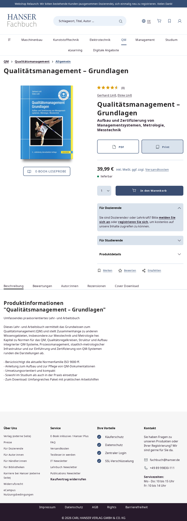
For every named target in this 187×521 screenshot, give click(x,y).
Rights (111, 507)
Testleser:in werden (62, 454)
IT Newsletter (59, 461)
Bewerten (130, 270)
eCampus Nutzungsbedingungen (18, 492)
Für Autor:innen (14, 454)
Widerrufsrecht (13, 484)
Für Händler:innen (15, 461)
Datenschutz (74, 507)
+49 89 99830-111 (162, 468)
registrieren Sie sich (133, 222)
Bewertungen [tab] (42, 286)
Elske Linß (125, 95)
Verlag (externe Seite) (17, 436)
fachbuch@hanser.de (165, 460)
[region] (47, 124)
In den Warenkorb (153, 190)
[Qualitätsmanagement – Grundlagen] (46, 124)
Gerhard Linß (106, 95)
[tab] (14, 286)
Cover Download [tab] (127, 286)
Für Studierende (111, 240)
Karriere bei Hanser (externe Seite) (22, 475)
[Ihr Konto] (179, 21)
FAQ (53, 442)
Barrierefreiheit (136, 507)
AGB (95, 507)
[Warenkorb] (159, 21)
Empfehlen (154, 270)
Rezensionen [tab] (96, 286)
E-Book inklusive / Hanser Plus (69, 436)
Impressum (47, 507)
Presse (8, 442)
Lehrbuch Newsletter (63, 467)
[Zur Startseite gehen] (22, 20)
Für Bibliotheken (14, 467)
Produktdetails (110, 254)
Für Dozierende (110, 208)
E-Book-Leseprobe (50, 171)
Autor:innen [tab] (69, 286)
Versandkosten (157, 170)
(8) (111, 88)
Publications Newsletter (65, 473)
